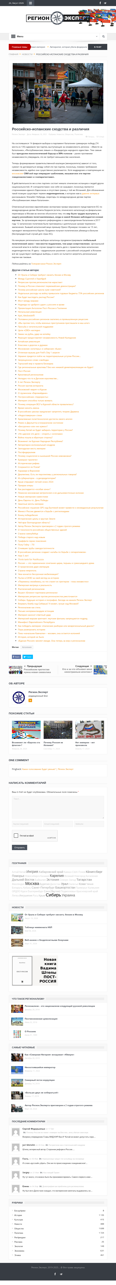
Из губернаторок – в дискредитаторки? (37, 478)
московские (17, 173)
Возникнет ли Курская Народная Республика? (40, 441)
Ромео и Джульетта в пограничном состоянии (40, 422)
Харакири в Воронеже (29, 470)
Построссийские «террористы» (33, 396)
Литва (15, 895)
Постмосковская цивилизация (41, 1018)
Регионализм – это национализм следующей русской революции (60, 1006)
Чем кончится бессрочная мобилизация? (38, 574)
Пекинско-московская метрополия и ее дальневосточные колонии (51, 492)
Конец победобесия (28, 515)
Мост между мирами (28, 300)
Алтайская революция (29, 341)
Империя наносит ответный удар (34, 614)
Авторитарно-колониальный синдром (36, 444)
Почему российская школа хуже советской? (39, 289)
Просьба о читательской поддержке (35, 326)
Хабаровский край (51, 872)
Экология (18, 1246)
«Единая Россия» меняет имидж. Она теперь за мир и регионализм (51, 640)
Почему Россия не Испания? (53, 744)
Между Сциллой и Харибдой (32, 278)
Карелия (57, 875)
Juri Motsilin (29, 1144)
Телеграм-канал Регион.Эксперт (46, 263)
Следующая (82, 666)
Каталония (27, 647)
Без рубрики (19, 1210)
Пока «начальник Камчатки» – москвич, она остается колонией (49, 633)
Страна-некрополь (27, 570)
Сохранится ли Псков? (29, 466)
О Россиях (30, 1031)
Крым (42, 895)
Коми (82, 884)
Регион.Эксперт (18, 134)
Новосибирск (32, 876)
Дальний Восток (23, 880)
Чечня (89, 884)
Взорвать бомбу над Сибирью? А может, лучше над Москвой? (48, 603)
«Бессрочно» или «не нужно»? (33, 426)
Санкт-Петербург (43, 887)
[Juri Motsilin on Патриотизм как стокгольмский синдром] (15, 1147)
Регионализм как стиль (29, 607)
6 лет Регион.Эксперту (29, 382)
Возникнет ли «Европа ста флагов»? (26, 744)
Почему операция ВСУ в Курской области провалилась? (46, 404)
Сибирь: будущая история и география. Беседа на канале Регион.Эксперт (55, 600)
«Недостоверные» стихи (30, 415)
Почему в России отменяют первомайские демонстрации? (47, 286)
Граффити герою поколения (32, 540)
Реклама (18, 1241)
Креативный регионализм (30, 374)
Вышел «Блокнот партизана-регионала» (38, 592)
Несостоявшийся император (40, 1067)
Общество (69, 134)
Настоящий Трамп (51, 1172)
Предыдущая (34, 666)
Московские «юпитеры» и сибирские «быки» (39, 348)
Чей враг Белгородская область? (34, 522)
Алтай (15, 872)
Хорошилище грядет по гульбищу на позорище (63, 1159)
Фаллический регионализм (31, 588)
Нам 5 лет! (23, 555)
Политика (78, 134)
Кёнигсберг (94, 871)
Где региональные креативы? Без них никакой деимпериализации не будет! (55, 367)
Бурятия (45, 884)
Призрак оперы (25, 485)
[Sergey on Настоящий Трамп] (15, 1174)
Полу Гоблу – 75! (26, 544)
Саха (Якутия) (52, 891)
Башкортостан (65, 887)
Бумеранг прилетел (27, 459)
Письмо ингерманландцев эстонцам (36, 611)
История (18, 1215)
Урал (64, 884)
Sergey (26, 1172)
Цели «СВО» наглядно (29, 330)
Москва (32, 883)
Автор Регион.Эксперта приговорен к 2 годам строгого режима (49, 526)
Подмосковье (68, 891)
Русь (35, 895)
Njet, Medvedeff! (26, 315)
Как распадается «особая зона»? (34, 489)
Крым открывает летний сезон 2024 (35, 481)
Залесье (73, 884)
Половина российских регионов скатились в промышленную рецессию (53, 319)
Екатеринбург (35, 891)
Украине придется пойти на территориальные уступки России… (49, 356)
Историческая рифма (28, 463)
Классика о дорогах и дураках (33, 345)
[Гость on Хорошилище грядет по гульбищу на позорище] (15, 1161)
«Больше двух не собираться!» (41, 1092)
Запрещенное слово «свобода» (33, 359)
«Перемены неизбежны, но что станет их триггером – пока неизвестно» (53, 581)
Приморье (81, 887)
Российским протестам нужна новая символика (37, 671)
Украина (68, 895)
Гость (26, 1158)
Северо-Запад (68, 879)
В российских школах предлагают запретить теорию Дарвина (48, 411)
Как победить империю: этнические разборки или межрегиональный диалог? (56, 625)
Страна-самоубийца (28, 533)
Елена (26, 1186)
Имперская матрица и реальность (35, 585)
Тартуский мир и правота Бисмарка (35, 363)
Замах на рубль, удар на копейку (34, 334)
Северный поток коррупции (40, 1080)
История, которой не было (31, 636)
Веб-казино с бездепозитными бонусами (46, 940)
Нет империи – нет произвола (85, 744)
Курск (24, 891)
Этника (17, 1255)
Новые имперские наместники (33, 496)
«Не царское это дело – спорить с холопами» (40, 433)
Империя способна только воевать (35, 400)
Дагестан (55, 884)
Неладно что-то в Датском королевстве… (38, 378)
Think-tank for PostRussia (31, 559)
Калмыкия (93, 887)
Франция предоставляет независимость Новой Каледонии (47, 337)
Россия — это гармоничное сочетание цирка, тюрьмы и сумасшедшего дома (56, 563)
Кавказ (67, 872)
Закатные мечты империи (31, 503)
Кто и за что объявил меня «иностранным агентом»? (77, 670)
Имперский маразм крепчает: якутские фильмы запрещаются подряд (52, 618)
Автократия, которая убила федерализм (47, 47)
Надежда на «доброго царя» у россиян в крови (41, 304)
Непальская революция (30, 311)
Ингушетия (25, 895)
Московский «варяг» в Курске (32, 389)
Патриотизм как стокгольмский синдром (67, 1145)
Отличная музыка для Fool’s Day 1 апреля (39, 352)
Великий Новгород (74, 876)
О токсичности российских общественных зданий (42, 529)
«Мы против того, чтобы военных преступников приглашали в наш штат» (54, 323)
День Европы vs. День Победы (33, 500)
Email (101, 136)
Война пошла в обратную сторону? (35, 437)
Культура (18, 1219)
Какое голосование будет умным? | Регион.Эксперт (47, 769)
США (75, 872)
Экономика (19, 1250)
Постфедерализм (26, 452)
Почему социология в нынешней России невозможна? (44, 455)
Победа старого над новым (31, 537)
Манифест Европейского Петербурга (36, 622)
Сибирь (53, 895)
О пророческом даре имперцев (33, 566)
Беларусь (17, 887)
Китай (22, 872)
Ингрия (32, 871)
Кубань (27, 887)
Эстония (52, 879)
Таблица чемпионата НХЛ (38, 927)
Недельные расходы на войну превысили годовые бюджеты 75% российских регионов (61, 293)
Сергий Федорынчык (34, 1128)
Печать (91, 136)
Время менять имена (28, 407)
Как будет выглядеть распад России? (36, 297)
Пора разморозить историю (31, 629)
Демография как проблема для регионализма (63, 1186)
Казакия (44, 876)
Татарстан (84, 879)
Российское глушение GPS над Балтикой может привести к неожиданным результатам (60, 507)
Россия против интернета (30, 385)
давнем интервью (90, 193)
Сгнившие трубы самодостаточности (36, 548)
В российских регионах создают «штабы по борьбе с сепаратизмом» (52, 552)
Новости (60, 134)
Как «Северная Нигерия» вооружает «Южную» (49, 1054)
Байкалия (40, 879)
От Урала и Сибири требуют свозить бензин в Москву (44, 274)
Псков (81, 872)
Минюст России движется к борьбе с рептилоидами (43, 511)
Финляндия (18, 884)
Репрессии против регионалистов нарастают (40, 282)
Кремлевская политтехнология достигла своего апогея (45, 418)
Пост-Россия (24, 370)
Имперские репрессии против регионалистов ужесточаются (47, 596)
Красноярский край (87, 891)
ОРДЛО (16, 891)
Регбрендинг (20, 1237)
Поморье (18, 876)
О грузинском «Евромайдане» (33, 393)
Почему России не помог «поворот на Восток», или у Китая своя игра (57, 1132)
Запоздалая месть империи (31, 448)
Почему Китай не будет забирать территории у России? (45, 430)
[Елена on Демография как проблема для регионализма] (15, 1188)
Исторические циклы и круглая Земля (36, 518)
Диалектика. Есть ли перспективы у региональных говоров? (47, 474)
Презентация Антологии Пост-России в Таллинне (42, 308)
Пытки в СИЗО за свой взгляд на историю (38, 577)
